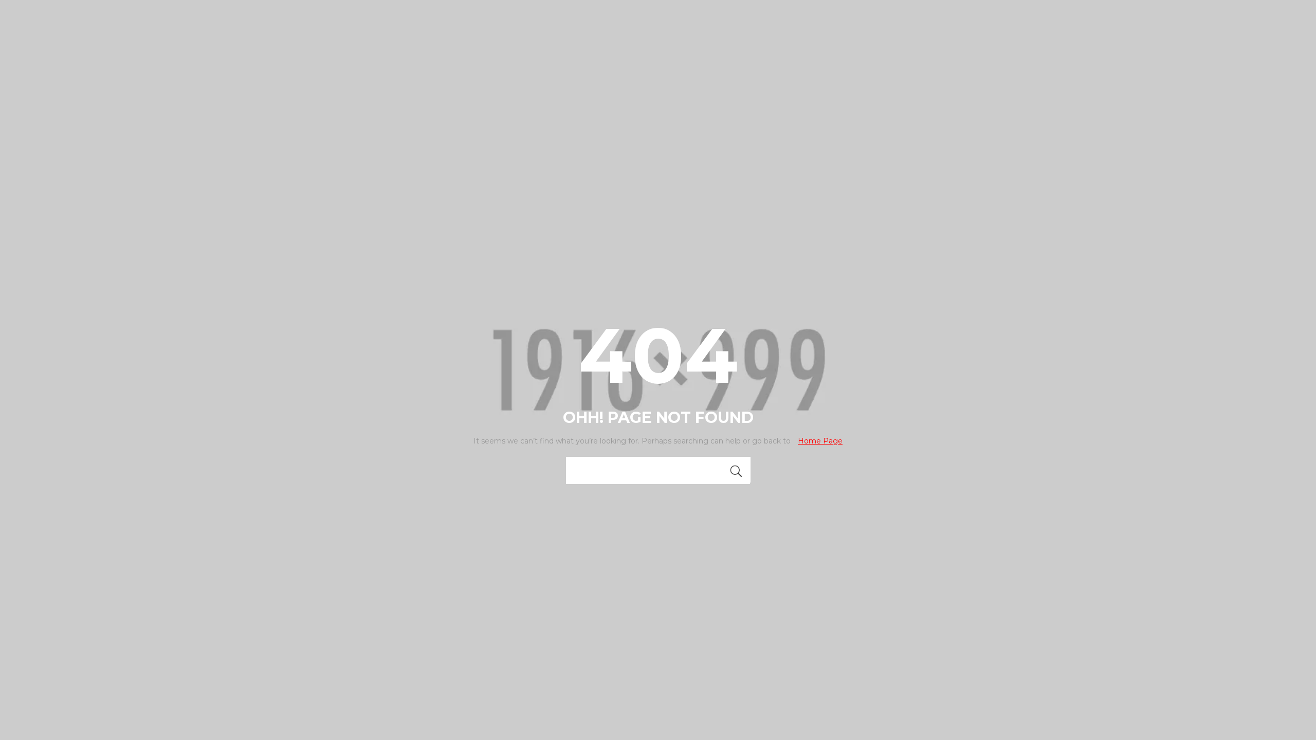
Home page (820, 441)
